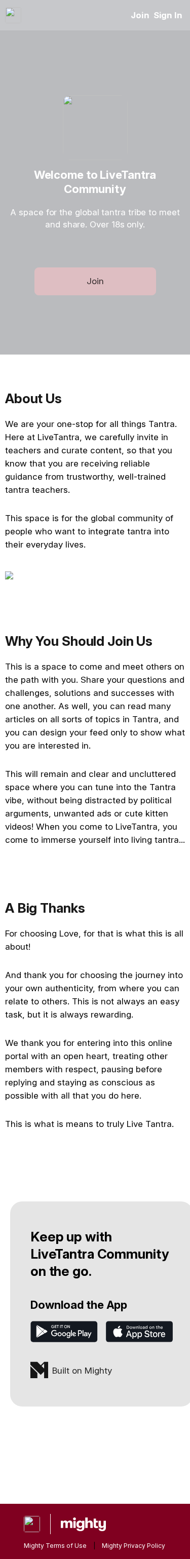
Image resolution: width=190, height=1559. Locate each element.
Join (140, 15)
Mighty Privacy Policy (133, 1545)
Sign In (168, 15)
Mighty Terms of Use (55, 1545)
